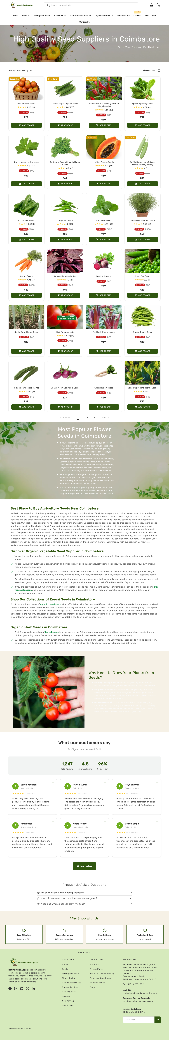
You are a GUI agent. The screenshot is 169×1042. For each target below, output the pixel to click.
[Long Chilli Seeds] (65, 205)
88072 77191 (139, 984)
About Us (94, 964)
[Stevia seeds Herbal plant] (26, 147)
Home (15, 15)
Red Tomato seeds (65, 332)
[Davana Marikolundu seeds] (142, 205)
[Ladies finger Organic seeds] (65, 88)
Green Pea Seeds (143, 276)
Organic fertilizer (102, 15)
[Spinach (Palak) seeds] (142, 88)
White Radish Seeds (103, 388)
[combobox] (91, 5)
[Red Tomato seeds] (65, 317)
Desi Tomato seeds (26, 103)
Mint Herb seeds (104, 220)
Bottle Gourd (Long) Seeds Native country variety (142, 163)
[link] (65, 417)
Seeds (24, 15)
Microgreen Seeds (42, 15)
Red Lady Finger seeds (104, 332)
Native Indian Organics (22, 1028)
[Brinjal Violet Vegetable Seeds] (65, 373)
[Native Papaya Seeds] (104, 147)
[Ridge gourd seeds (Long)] (26, 373)
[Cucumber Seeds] (26, 205)
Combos (137, 14)
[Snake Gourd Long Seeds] (26, 317)
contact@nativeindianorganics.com (140, 993)
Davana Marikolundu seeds (142, 220)
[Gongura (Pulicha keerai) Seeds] (142, 373)
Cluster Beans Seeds (142, 332)
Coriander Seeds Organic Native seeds (65, 163)
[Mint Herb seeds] (104, 205)
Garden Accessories (79, 15)
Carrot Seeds (26, 276)
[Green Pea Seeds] (142, 261)
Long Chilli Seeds (65, 220)
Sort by (12, 70)
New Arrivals (150, 15)
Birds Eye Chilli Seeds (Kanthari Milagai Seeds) (104, 104)
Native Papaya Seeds (104, 162)
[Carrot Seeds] (26, 261)
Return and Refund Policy (102, 973)
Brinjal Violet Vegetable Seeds (65, 388)
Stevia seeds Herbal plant (26, 162)
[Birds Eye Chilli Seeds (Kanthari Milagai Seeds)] (104, 88)
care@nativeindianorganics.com (138, 1001)
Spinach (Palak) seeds (142, 103)
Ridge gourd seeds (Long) (26, 388)
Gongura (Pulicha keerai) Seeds (143, 388)
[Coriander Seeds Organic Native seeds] (65, 147)
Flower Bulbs (60, 15)
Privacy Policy (96, 969)
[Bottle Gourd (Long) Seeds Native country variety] (142, 147)
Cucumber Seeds (26, 220)
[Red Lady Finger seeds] (104, 317)
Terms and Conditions (100, 978)
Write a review (84, 866)
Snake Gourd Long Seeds (26, 332)
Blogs (92, 987)
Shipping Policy (97, 982)
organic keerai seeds (50, 604)
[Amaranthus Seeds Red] (65, 261)
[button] (159, 5)
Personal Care (123, 15)
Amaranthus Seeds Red (65, 276)
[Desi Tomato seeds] (26, 88)
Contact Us (84, 22)
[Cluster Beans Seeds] (142, 317)
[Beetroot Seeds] (104, 261)
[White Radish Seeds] (104, 373)
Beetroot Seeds (103, 276)
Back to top (83, 952)
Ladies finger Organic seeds (65, 103)
